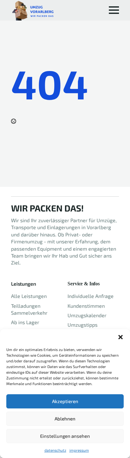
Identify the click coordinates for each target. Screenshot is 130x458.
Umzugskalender (87, 315)
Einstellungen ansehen (65, 436)
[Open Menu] (114, 10)
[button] (120, 337)
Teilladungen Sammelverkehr (29, 309)
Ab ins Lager (25, 322)
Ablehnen (65, 418)
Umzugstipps (83, 325)
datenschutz (55, 450)
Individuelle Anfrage (91, 296)
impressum (79, 450)
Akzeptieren (65, 401)
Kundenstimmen (86, 306)
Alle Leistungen (29, 296)
